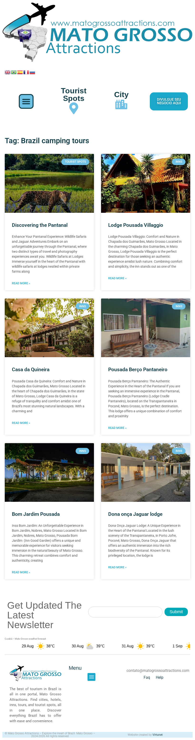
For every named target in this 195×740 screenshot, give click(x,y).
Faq (147, 677)
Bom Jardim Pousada (36, 514)
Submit (176, 611)
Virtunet (157, 734)
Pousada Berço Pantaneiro (137, 369)
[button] (26, 101)
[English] (8, 72)
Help (159, 677)
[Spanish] (20, 72)
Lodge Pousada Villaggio (135, 225)
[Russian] (32, 72)
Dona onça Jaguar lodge (135, 514)
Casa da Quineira (30, 369)
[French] (26, 72)
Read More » (21, 283)
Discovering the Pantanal (40, 225)
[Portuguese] (14, 72)
